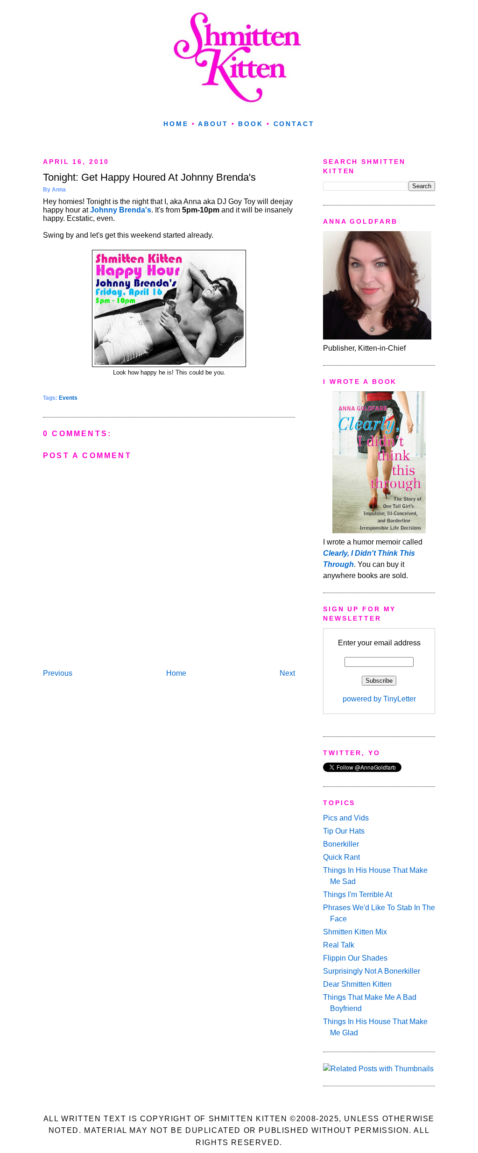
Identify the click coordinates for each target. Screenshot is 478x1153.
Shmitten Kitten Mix (355, 932)
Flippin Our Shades (355, 958)
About (213, 123)
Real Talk (338, 945)
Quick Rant (341, 857)
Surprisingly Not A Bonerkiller (371, 971)
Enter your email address (379, 643)
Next (287, 673)
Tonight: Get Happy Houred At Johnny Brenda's (149, 177)
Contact (294, 123)
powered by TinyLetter (379, 699)
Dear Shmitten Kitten (357, 984)
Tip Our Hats (344, 831)
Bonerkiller (341, 844)
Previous (57, 673)
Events (68, 398)
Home (176, 123)
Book (250, 123)
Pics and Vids (346, 818)
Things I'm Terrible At (357, 894)
